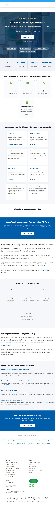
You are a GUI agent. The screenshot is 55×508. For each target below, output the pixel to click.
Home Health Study (33, 466)
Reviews (30, 464)
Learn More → (33, 144)
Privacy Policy (32, 472)
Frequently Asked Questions (35, 462)
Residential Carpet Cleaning (12, 462)
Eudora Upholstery (35, 440)
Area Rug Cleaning (10, 466)
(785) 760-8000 (45, 270)
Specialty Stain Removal (11, 476)
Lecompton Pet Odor (21, 443)
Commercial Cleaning (10, 470)
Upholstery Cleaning (10, 464)
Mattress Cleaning (46, 443)
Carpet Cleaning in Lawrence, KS (15, 144)
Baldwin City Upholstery (47, 440)
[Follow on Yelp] (33, 485)
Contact (8, 480)
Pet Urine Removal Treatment (12, 468)
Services (8, 460)
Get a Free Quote (27, 41)
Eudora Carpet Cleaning (22, 440)
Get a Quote (33, 481)
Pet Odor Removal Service (13, 162)
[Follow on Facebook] (30, 485)
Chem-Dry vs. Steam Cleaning (35, 470)
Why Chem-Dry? (32, 468)
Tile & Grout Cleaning (10, 472)
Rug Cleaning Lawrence (33, 443)
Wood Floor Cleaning (10, 474)
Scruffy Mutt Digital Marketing (43, 501)
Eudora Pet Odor (9, 443)
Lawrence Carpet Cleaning (8, 440)
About (30, 460)
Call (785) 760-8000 (27, 37)
